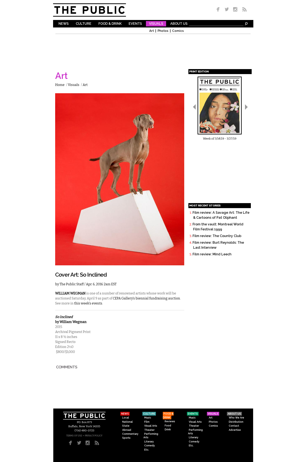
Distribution (236, 421)
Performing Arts (150, 435)
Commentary (130, 433)
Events (135, 24)
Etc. (146, 449)
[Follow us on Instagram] (235, 10)
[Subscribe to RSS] (243, 10)
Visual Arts (150, 425)
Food (168, 425)
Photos (163, 30)
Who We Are (236, 417)
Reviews (170, 421)
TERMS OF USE (74, 435)
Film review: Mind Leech (212, 254)
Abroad (126, 429)
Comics (178, 30)
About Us (179, 24)
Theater (149, 429)
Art (151, 30)
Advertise (235, 429)
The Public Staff (72, 284)
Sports (126, 437)
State (125, 425)
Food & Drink (110, 24)
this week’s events (88, 303)
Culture (83, 24)
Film (146, 421)
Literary (149, 441)
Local (125, 417)
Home (60, 85)
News (63, 24)
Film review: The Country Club (217, 236)
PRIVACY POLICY (93, 435)
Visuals (156, 24)
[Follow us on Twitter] (226, 10)
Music (147, 417)
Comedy (149, 445)
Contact (234, 425)
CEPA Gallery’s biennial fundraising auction (146, 298)
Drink (168, 429)
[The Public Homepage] (94, 10)
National (127, 421)
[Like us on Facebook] (219, 10)
